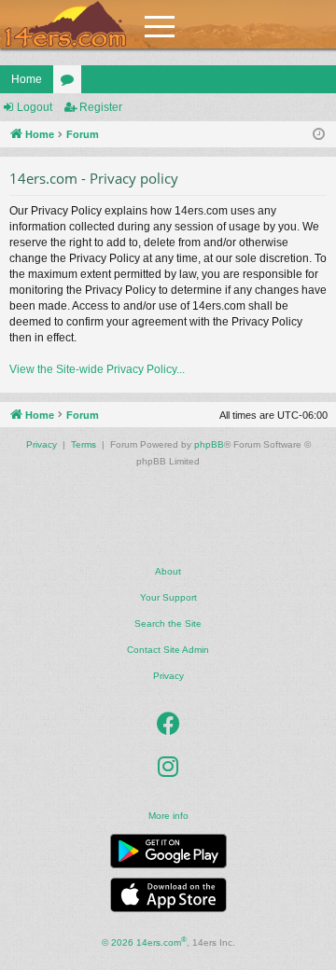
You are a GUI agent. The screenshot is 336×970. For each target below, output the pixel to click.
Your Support (168, 597)
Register (100, 107)
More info (168, 816)
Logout (34, 107)
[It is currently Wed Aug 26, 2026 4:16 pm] (319, 135)
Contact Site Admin (168, 649)
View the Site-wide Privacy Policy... (97, 369)
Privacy (168, 676)
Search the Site (168, 623)
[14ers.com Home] (65, 25)
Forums (71, 83)
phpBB (209, 444)
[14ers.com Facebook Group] (168, 724)
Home (26, 79)
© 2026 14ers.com (144, 941)
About (168, 571)
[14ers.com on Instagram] (168, 767)
